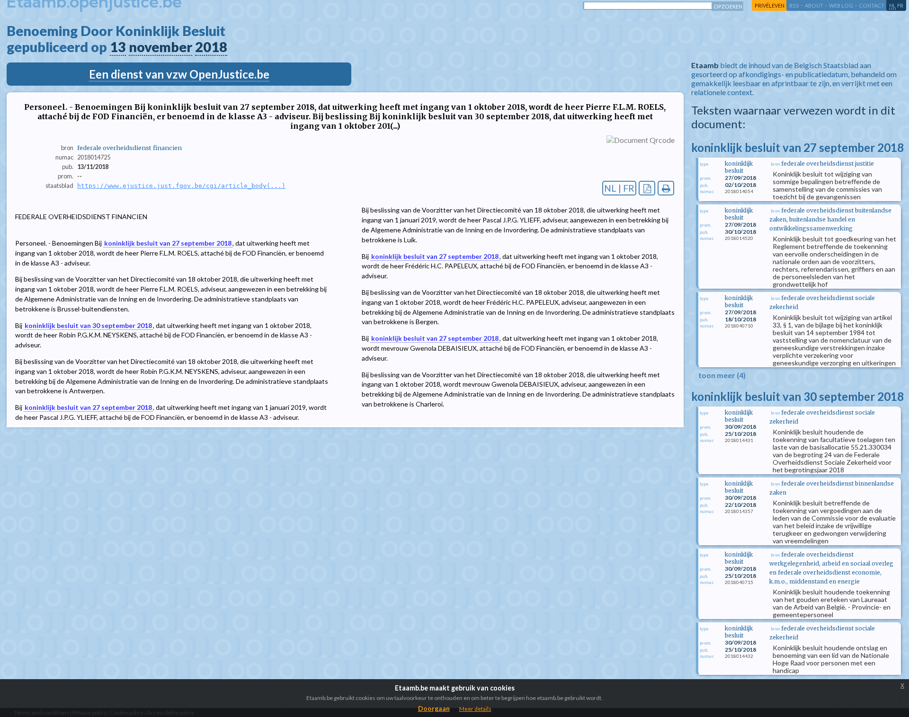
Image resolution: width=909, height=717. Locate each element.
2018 (211, 47)
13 (118, 47)
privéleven (769, 5)
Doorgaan (434, 708)
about (814, 5)
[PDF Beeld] (647, 188)
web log (841, 5)
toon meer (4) (722, 375)
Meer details (475, 708)
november (160, 47)
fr (900, 5)
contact (871, 5)
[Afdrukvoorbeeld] (666, 188)
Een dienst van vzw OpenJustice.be (179, 74)
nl (892, 5)
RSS (794, 5)
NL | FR (619, 188)
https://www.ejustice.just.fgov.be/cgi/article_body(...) (181, 185)
